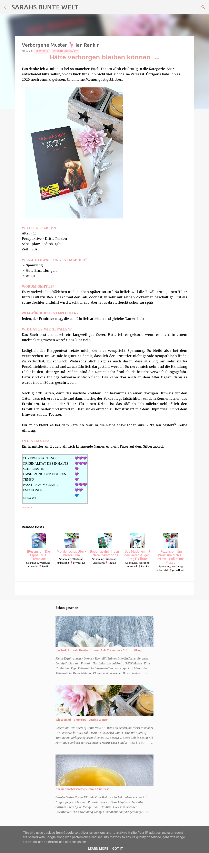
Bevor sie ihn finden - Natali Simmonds (104, 553)
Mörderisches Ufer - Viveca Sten (71, 553)
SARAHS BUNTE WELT (44, 7)
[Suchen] (203, 7)
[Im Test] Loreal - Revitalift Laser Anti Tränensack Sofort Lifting (99, 650)
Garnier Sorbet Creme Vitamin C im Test (82, 789)
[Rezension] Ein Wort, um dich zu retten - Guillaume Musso (170, 557)
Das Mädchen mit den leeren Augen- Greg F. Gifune (137, 555)
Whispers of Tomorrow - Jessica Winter (82, 719)
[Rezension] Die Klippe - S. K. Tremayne (38, 555)
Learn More (98, 849)
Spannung (42, 51)
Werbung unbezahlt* (65, 51)
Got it (117, 849)
